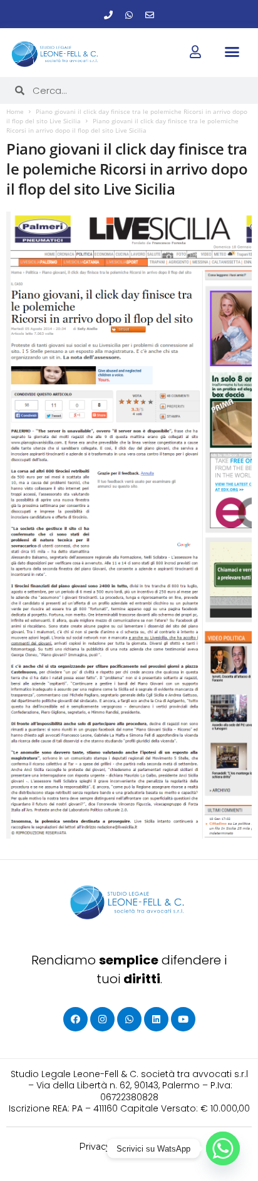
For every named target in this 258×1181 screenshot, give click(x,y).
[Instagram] (102, 1019)
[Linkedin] (156, 1019)
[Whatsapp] (129, 15)
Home (15, 111)
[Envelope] (149, 15)
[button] (232, 52)
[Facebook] (75, 1019)
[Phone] (108, 15)
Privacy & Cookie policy (129, 1146)
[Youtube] (183, 1019)
